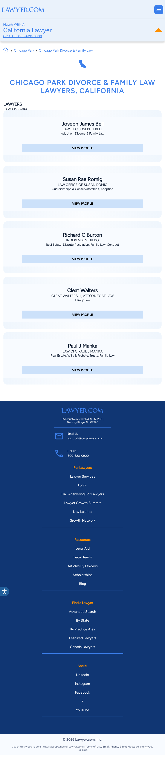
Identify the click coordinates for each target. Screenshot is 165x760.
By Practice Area (82, 629)
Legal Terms (82, 557)
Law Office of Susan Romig (82, 185)
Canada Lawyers (82, 647)
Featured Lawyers (82, 638)
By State (82, 620)
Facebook (82, 692)
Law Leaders (82, 512)
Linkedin (82, 675)
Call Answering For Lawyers (82, 494)
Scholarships (82, 575)
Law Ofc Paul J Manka (83, 351)
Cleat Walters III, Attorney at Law (82, 296)
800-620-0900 (30, 36)
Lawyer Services (82, 476)
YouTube (82, 710)
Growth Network (82, 520)
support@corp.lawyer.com (85, 438)
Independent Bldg (82, 240)
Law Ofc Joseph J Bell (82, 129)
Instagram (82, 684)
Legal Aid (82, 548)
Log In (82, 485)
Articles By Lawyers (83, 566)
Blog (82, 584)
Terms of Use (93, 746)
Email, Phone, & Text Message (120, 746)
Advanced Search (82, 612)
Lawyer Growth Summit (82, 503)
